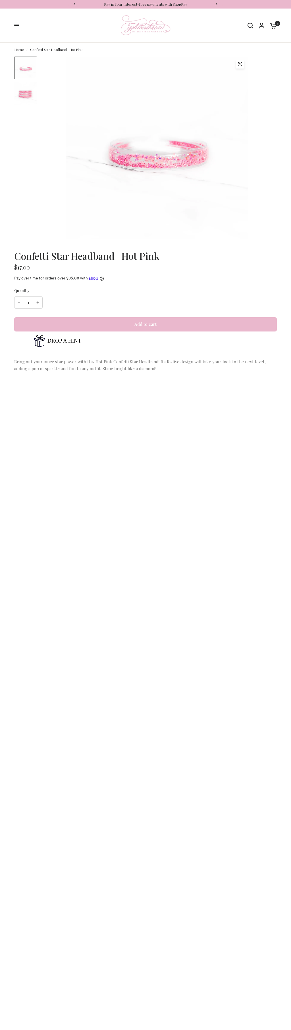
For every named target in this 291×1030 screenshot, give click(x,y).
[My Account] (261, 26)
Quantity (22, 290)
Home (19, 49)
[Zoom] (240, 64)
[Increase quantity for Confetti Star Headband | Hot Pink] (37, 302)
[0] (272, 26)
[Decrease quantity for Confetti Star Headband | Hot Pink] (19, 302)
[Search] (250, 26)
